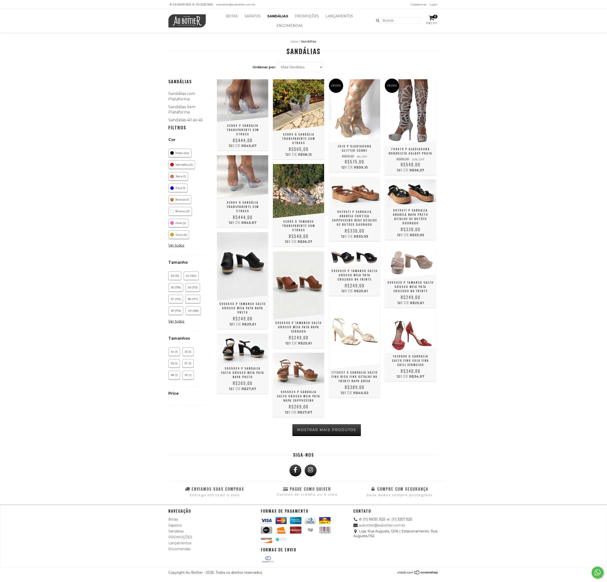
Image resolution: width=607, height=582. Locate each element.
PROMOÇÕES (307, 16)
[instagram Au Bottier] (311, 470)
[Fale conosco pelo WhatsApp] (597, 572)
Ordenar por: (264, 67)
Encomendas (289, 25)
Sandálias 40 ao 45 (185, 120)
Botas (232, 16)
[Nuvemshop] (418, 573)
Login (433, 4)
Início (294, 41)
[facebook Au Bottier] (295, 470)
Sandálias (277, 16)
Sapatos (252, 16)
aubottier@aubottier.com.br (235, 4)
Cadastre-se (418, 4)
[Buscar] (377, 20)
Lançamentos (339, 16)
